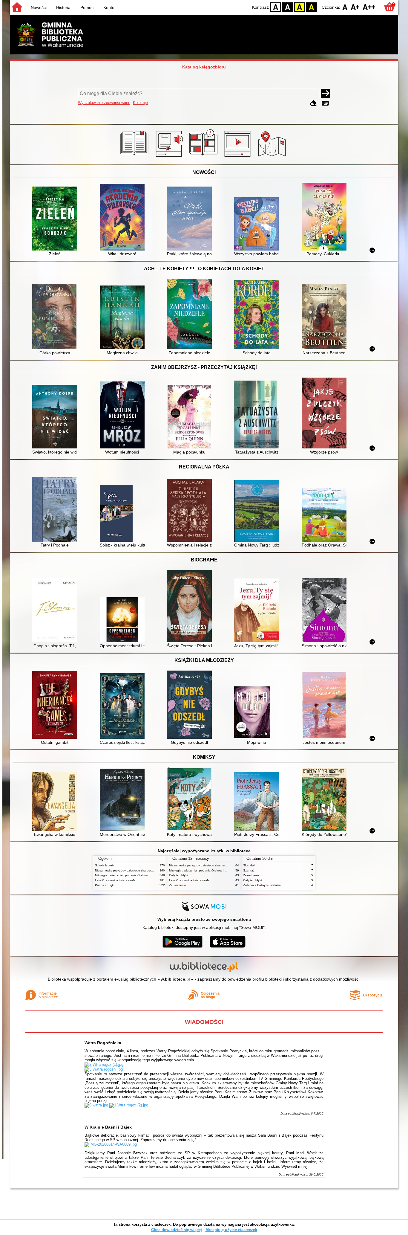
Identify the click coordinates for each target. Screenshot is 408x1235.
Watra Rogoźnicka (103, 1042)
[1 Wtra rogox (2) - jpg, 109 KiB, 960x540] (128, 1105)
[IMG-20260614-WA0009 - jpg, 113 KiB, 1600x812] (111, 1144)
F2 (369, 6)
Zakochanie (251, 875)
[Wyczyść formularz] (313, 103)
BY (311, 6)
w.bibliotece (175, 979)
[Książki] (135, 157)
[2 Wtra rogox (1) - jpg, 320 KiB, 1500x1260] (104, 1064)
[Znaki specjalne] (325, 103)
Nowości (39, 7)
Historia (63, 7)
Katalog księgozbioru (204, 67)
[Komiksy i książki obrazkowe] (204, 157)
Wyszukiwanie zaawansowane (104, 102)
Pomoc (86, 7)
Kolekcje (140, 102)
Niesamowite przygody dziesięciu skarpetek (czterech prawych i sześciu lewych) (149, 870)
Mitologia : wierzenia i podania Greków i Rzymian (128, 875)
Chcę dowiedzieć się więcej (176, 1230)
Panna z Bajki (104, 885)
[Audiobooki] (170, 157)
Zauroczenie (177, 885)
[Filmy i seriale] (238, 157)
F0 (345, 6)
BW (288, 6)
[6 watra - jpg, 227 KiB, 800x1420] (96, 1105)
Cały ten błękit (178, 875)
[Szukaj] (325, 93)
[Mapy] (273, 157)
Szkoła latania (104, 865)
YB (299, 6)
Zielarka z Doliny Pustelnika (262, 885)
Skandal (248, 865)
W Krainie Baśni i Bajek (108, 1127)
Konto (108, 7)
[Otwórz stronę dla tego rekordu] (56, 219)
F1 (355, 6)
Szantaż (248, 870)
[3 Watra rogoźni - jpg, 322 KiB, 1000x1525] (104, 1069)
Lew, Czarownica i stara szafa (115, 880)
